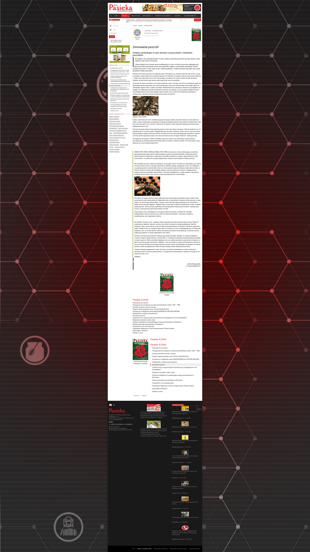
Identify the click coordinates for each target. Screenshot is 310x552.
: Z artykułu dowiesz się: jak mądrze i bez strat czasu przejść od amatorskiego (146, 20)
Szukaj (198, 20)
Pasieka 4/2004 (148, 25)
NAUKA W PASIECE (114, 119)
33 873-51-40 (114, 424)
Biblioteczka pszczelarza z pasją (178, 548)
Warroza (111, 147)
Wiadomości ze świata (115, 123)
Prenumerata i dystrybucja (160, 548)
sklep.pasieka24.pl (190, 16)
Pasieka (125, 16)
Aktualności (147, 16)
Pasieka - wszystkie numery (144, 548)
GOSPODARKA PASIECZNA (120, 133)
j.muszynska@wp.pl (193, 266)
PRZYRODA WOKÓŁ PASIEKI (116, 126)
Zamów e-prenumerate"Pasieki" (166, 294)
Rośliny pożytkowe (114, 144)
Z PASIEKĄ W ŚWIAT (114, 142)
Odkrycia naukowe (120, 147)
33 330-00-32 (128, 424)
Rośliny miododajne (123, 128)
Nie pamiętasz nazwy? (116, 40)
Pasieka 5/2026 (176, 460)
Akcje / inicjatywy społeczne (116, 135)
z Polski (174, 415)
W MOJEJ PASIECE (114, 116)
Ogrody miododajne (114, 149)
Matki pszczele (124, 144)
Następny (200, 409)
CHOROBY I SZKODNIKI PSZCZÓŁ (117, 131)
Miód (110, 133)
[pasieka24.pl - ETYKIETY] (171, 7)
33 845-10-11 (121, 424)
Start (116, 16)
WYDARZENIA (112, 128)
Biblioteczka (135, 16)
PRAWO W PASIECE (114, 152)
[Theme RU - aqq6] (121, 8)
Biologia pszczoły (113, 140)
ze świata (174, 429)
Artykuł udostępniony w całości (117, 137)
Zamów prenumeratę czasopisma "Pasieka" (140, 362)
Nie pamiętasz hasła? (116, 42)
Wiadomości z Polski (114, 121)
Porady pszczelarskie (163, 16)
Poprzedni (198, 409)
